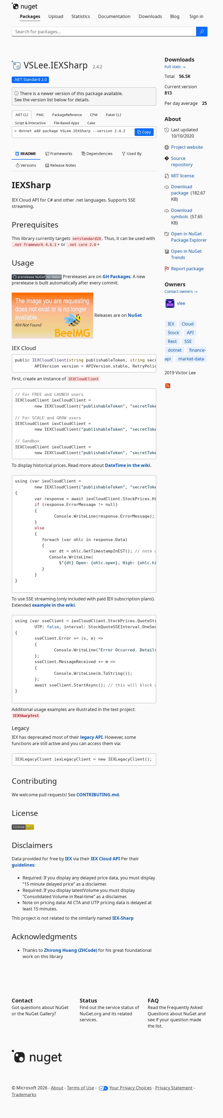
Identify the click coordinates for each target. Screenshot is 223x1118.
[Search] (201, 32)
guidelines (23, 865)
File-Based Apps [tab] (66, 122)
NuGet (135, 315)
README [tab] (28, 153)
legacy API (91, 737)
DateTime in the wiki (127, 465)
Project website (187, 147)
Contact (22, 1000)
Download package (181, 190)
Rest (172, 341)
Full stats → (175, 66)
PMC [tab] (40, 114)
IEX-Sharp (123, 918)
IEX (68, 859)
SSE (188, 341)
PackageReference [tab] (67, 114)
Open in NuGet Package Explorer (189, 237)
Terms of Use (80, 1088)
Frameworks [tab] (60, 153)
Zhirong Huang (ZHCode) (70, 950)
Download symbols (181, 213)
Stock (173, 333)
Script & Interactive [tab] (30, 122)
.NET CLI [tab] (21, 114)
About (57, 1088)
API (190, 333)
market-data (191, 359)
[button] (144, 132)
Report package (187, 269)
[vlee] (170, 303)
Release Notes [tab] (62, 165)
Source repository (182, 161)
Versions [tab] (28, 165)
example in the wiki (53, 605)
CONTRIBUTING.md (97, 795)
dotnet (175, 350)
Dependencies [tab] (99, 153)
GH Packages (117, 277)
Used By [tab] (133, 153)
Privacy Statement (174, 1088)
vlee (181, 303)
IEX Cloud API (105, 859)
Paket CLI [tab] (113, 114)
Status (88, 1000)
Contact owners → (181, 291)
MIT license (182, 176)
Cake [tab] (91, 122)
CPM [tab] (94, 114)
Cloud (188, 324)
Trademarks (24, 1095)
